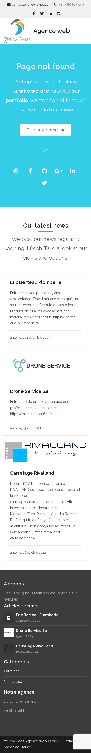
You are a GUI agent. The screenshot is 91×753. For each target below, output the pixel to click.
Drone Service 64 (29, 391)
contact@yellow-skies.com (31, 4)
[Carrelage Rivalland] (9, 649)
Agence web (51, 30)
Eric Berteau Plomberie (35, 282)
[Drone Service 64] (9, 632)
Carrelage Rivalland (32, 473)
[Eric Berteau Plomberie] (8, 618)
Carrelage (12, 671)
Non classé (13, 682)
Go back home (42, 129)
